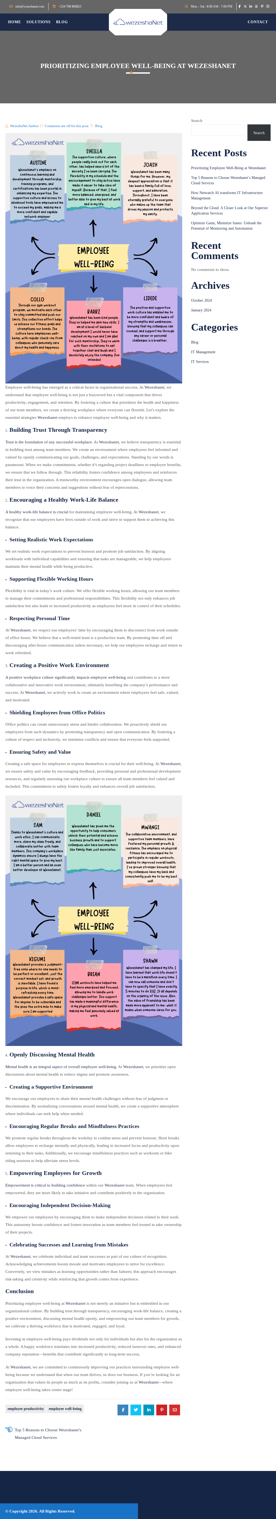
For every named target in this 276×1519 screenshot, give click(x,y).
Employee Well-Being (65, 1409)
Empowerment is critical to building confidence (45, 1185)
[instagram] (268, 6)
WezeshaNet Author (24, 126)
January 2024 (201, 310)
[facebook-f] (239, 6)
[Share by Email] (174, 1410)
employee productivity (26, 1409)
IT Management (203, 352)
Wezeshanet (154, 387)
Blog (98, 126)
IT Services (200, 362)
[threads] (256, 6)
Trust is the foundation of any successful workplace (48, 442)
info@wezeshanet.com (29, 6)
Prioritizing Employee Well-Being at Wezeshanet (228, 168)
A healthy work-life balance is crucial (36, 512)
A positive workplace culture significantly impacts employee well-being (65, 677)
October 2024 (201, 300)
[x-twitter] (245, 6)
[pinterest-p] (262, 6)
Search (196, 120)
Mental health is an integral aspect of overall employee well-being (60, 1067)
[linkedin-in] (251, 6)
